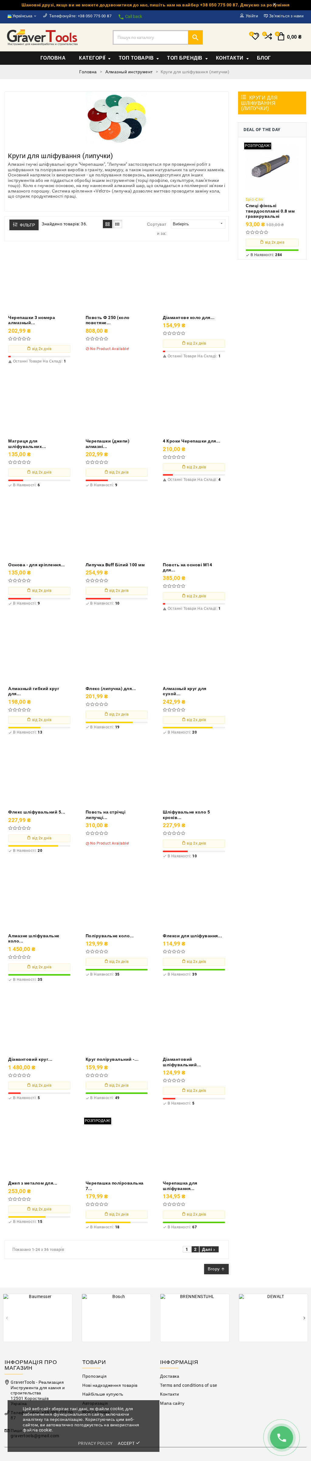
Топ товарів (136, 58)
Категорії (92, 58)
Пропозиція (94, 1376)
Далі (209, 1249)
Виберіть (198, 223)
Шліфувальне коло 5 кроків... (186, 815)
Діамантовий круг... (30, 1059)
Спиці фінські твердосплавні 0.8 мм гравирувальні (270, 211)
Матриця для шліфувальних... (27, 444)
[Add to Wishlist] (53, 280)
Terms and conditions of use (188, 1385)
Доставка (169, 1376)
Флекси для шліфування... (192, 935)
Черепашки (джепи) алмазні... (108, 444)
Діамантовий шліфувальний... (182, 1062)
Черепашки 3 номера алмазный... (31, 320)
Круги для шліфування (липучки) (259, 103)
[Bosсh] (116, 1317)
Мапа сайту (172, 1403)
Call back (130, 17)
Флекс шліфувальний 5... (36, 812)
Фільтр (27, 225)
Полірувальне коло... (110, 935)
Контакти (230, 58)
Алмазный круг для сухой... (185, 691)
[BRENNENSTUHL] (194, 1317)
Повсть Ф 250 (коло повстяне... (108, 320)
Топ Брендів (185, 58)
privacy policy (95, 1443)
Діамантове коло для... (188, 317)
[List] (117, 223)
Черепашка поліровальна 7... (115, 1186)
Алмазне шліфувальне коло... (34, 938)
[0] (268, 38)
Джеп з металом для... (32, 1183)
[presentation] (7, 1318)
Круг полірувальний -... (112, 1059)
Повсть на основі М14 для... (187, 567)
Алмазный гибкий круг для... (33, 691)
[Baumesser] (37, 1317)
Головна (53, 58)
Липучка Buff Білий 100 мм (115, 564)
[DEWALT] (273, 1317)
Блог (264, 58)
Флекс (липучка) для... (111, 688)
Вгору (216, 1268)
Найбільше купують (102, 1394)
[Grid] (107, 223)
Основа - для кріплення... (36, 564)
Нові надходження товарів (109, 1385)
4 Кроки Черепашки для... (191, 441)
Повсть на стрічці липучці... (106, 815)
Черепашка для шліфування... (180, 1186)
